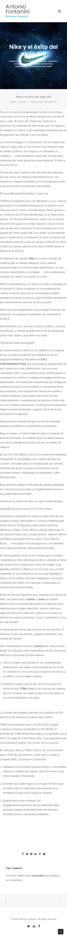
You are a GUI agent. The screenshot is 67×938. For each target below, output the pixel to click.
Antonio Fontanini (42, 66)
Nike (31, 258)
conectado (38, 875)
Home (13, 102)
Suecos (39, 646)
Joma (41, 599)
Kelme (31, 599)
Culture (18, 64)
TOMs (23, 688)
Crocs (26, 459)
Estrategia (47, 64)
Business (32, 61)
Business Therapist (48, 61)
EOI (43, 359)
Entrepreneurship (32, 64)
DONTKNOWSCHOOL (13, 364)
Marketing (20, 66)
